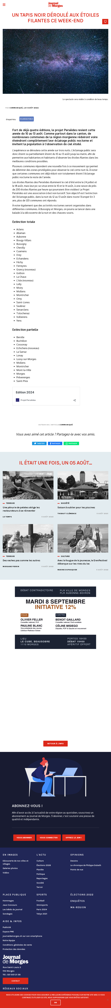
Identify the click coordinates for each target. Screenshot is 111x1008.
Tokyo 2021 (42, 914)
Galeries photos (10, 868)
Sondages (7, 914)
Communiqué (16, 108)
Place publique (14, 894)
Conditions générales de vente (17, 945)
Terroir (40, 887)
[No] (107, 999)
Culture (40, 861)
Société (40, 883)
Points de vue (76, 869)
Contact (16, 981)
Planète (40, 869)
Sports (42, 894)
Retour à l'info (55, 743)
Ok (55, 1002)
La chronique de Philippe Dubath (85, 865)
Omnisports (42, 905)
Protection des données (14, 949)
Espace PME (8, 931)
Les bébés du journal (12, 909)
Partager (73, 443)
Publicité (7, 927)
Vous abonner (24, 838)
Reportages (42, 878)
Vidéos (6, 873)
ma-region (78, 907)
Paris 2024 (42, 909)
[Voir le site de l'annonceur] (55, 618)
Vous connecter (49, 838)
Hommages (8, 900)
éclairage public (26, 119)
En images (10, 854)
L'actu (41, 854)
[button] (4, 5)
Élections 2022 (81, 894)
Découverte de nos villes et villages (15, 862)
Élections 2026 (44, 865)
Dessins (74, 861)
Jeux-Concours (10, 905)
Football (40, 900)
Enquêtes (77, 900)
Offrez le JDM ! (74, 838)
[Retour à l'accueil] (15, 960)
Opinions (77, 854)
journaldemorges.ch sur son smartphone (22, 936)
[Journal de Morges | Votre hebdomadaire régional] (55, 4)
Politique (41, 874)
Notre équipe (9, 940)
